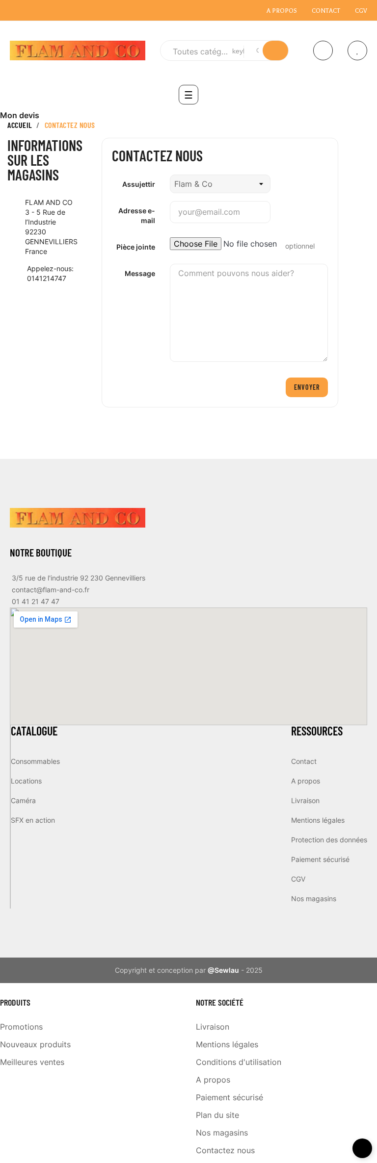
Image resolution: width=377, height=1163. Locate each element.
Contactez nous (225, 1150)
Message (140, 273)
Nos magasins (313, 898)
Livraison (305, 800)
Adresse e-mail (136, 215)
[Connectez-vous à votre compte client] (323, 50)
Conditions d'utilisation (238, 1062)
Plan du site (217, 1115)
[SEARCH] (275, 50)
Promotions (21, 1027)
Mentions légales (318, 820)
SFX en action (33, 820)
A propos (282, 10)
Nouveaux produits (35, 1044)
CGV (361, 10)
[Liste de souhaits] (357, 50)
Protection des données (329, 839)
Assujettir (138, 184)
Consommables (35, 761)
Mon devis (19, 115)
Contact (326, 10)
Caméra (23, 800)
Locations (26, 781)
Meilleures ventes (32, 1062)
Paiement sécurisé (320, 859)
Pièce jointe (135, 247)
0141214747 (46, 278)
